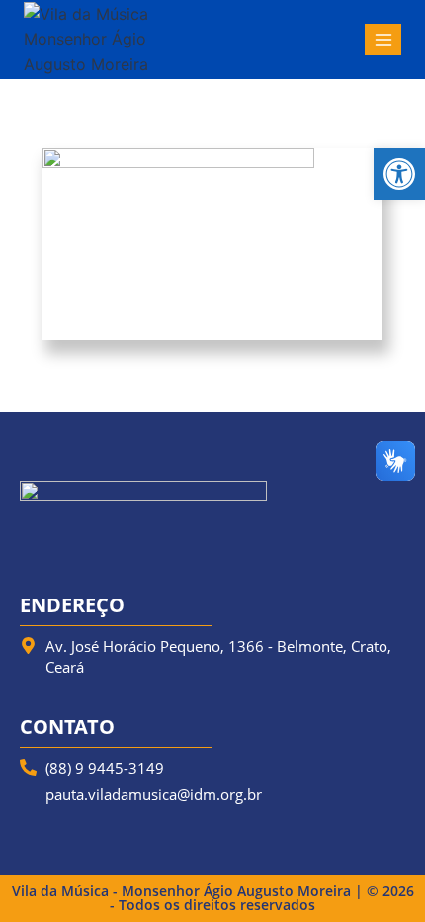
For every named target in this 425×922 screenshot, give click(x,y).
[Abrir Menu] (383, 39)
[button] (399, 174)
